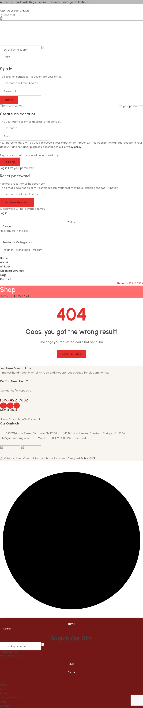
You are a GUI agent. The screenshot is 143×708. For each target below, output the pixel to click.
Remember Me (13, 106)
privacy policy (72, 146)
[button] (71, 219)
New (20, 655)
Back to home (71, 354)
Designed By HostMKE (81, 458)
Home (4, 295)
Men (13, 655)
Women (5, 655)
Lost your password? (130, 106)
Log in (3, 168)
